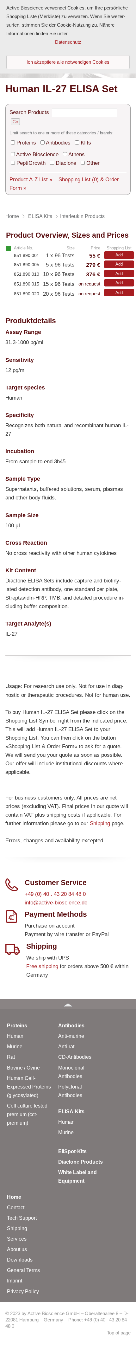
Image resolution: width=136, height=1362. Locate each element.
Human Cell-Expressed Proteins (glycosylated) (29, 1087)
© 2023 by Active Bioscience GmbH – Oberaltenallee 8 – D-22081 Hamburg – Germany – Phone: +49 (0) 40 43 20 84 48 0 (66, 1320)
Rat (11, 1057)
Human (15, 1036)
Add (119, 255)
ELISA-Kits (71, 1111)
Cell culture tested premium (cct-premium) (27, 1114)
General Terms (23, 1270)
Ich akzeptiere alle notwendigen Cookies (68, 62)
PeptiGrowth (31, 163)
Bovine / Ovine (23, 1067)
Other (93, 163)
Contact (15, 1207)
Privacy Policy (23, 1291)
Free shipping (42, 966)
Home (14, 1197)
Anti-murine (71, 1036)
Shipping (100, 823)
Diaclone (66, 163)
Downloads (20, 1259)
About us (17, 1249)
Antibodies (58, 143)
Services (17, 1239)
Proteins (26, 143)
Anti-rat (66, 1046)
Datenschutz (68, 42)
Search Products (29, 112)
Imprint (14, 1280)
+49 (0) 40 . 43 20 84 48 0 (55, 894)
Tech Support (22, 1218)
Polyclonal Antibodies (70, 1091)
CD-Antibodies (74, 1057)
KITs (86, 143)
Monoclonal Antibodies (71, 1072)
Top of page (119, 1332)
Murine (14, 1046)
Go (15, 121)
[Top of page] (68, 1004)
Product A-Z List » (30, 180)
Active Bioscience (37, 154)
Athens (76, 154)
